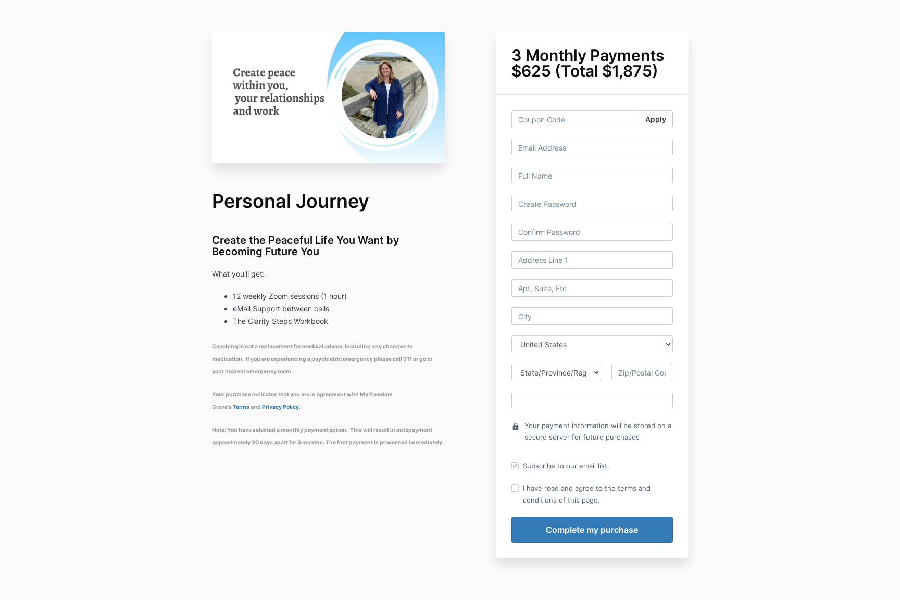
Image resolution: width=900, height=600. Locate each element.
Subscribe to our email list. (566, 465)
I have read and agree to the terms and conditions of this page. (587, 494)
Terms (242, 407)
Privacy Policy (280, 407)
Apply (655, 119)
